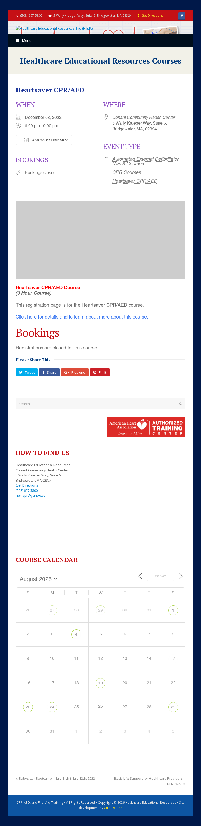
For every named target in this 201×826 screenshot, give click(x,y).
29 (100, 610)
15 (173, 658)
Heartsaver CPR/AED (134, 180)
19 (100, 683)
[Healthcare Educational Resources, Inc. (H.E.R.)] (54, 28)
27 (52, 610)
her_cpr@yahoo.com (32, 495)
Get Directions (152, 15)
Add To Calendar (47, 140)
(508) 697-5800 (27, 490)
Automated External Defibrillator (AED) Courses (145, 161)
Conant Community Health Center (143, 117)
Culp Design (113, 808)
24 (52, 707)
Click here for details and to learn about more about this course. (82, 316)
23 (28, 707)
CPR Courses (126, 172)
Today (160, 576)
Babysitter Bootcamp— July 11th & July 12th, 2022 (57, 778)
